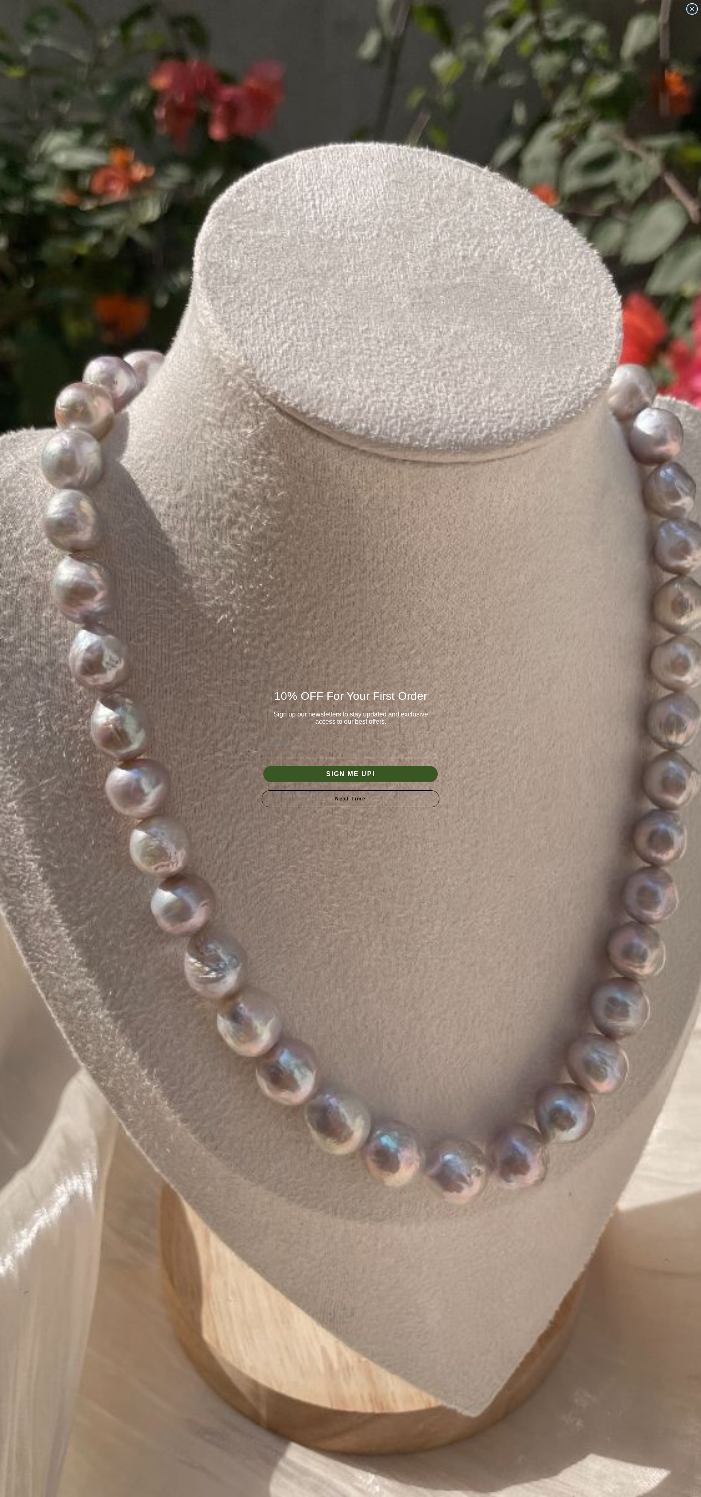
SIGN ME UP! (350, 773)
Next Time (350, 799)
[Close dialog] (692, 9)
